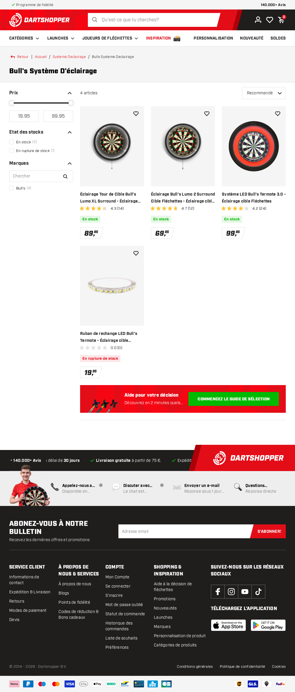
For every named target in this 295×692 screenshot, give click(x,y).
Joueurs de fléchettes (107, 38)
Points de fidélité (74, 602)
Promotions (165, 599)
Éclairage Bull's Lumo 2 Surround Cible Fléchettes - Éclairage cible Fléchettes (183, 198)
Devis (14, 619)
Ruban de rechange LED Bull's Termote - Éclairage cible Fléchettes (108, 337)
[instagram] (231, 592)
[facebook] (218, 592)
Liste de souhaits (121, 638)
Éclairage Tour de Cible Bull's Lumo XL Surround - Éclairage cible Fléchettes (109, 198)
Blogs (63, 593)
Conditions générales (195, 666)
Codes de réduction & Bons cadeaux (78, 614)
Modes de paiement (27, 610)
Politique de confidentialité (242, 666)
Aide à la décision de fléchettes (173, 587)
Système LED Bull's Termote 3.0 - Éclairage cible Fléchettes (254, 198)
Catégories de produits (175, 645)
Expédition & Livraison (30, 592)
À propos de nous (74, 584)
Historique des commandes (119, 626)
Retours (16, 601)
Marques (162, 626)
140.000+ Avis (273, 5)
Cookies (279, 666)
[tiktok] (258, 592)
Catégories (21, 38)
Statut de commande (125, 614)
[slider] (11, 103)
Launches (58, 38)
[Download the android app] (268, 625)
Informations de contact (24, 580)
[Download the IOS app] (228, 625)
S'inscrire (114, 595)
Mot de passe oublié (124, 604)
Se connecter (118, 586)
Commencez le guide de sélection (234, 399)
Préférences (117, 647)
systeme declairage (69, 57)
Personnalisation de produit (180, 635)
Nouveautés (165, 608)
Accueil (41, 57)
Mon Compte (117, 577)
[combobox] (155, 20)
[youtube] (245, 592)
